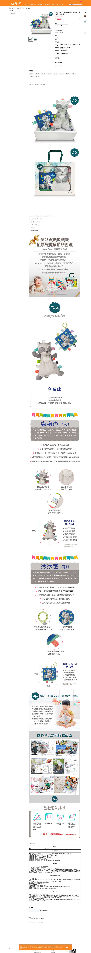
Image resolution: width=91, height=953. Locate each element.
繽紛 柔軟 (55, 73)
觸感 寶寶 (37, 76)
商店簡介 (34, 950)
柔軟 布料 (73, 73)
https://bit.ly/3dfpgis (47, 853)
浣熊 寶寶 (49, 73)
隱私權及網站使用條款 (37, 952)
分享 (57, 66)
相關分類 (31, 71)
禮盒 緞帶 (67, 73)
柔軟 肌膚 (31, 76)
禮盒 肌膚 (43, 73)
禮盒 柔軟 (37, 73)
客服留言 (52, 950)
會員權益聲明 (53, 952)
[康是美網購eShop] (16, 3)
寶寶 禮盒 (31, 73)
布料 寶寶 (61, 73)
